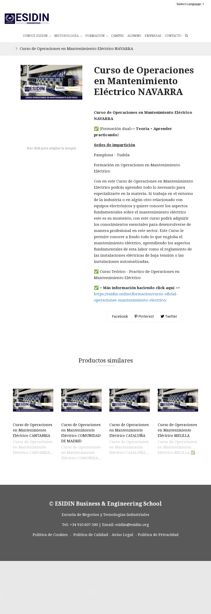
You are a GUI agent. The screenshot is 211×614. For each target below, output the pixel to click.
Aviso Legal (122, 534)
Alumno (134, 36)
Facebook (119, 316)
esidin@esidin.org (132, 524)
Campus (117, 36)
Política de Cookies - (52, 534)
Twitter (170, 316)
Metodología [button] (66, 36)
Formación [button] (95, 36)
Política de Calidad (90, 534)
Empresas (153, 36)
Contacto (173, 36)
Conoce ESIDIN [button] (35, 36)
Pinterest (145, 316)
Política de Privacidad (158, 534)
